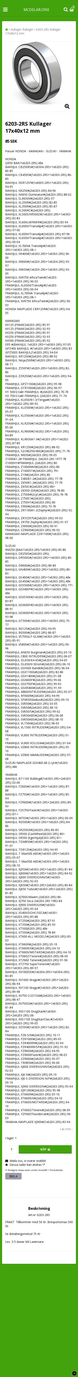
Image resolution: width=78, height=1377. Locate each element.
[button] (72, 9)
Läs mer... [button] (66, 1129)
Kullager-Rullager (22, 29)
